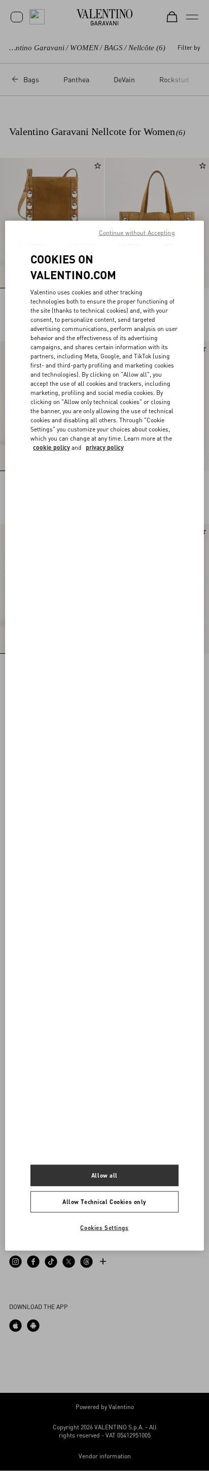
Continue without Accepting (137, 233)
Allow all (104, 1175)
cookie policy (51, 447)
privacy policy (105, 447)
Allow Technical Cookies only (104, 1201)
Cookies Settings (104, 1227)
